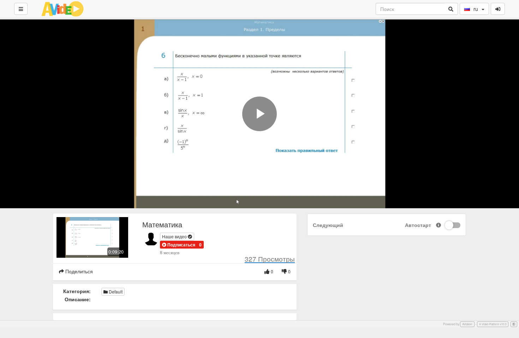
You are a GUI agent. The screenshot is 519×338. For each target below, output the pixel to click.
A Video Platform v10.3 (492, 324)
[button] (178, 245)
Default (115, 292)
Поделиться (78, 271)
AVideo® (467, 324)
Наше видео (175, 236)
